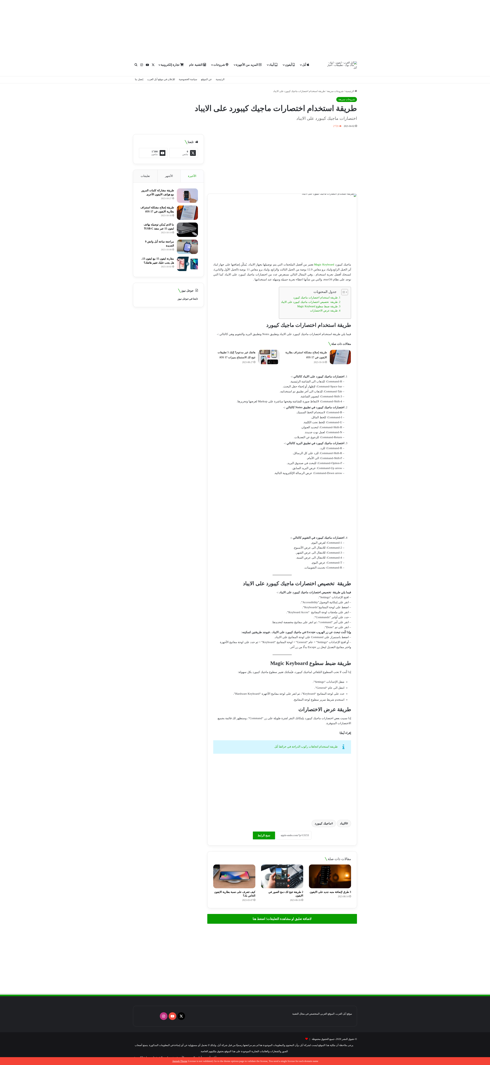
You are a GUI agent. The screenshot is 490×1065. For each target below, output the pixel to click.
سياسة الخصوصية (188, 79)
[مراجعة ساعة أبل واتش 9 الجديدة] (187, 247)
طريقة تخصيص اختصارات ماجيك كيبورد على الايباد (309, 302)
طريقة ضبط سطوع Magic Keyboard (317, 306)
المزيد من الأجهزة (247, 64)
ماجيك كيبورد (323, 823)
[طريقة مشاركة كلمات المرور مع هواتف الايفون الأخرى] (187, 195)
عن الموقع (206, 79)
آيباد (272, 64)
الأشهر (169, 176)
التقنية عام (196, 64)
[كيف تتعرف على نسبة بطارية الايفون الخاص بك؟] (234, 876)
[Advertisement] (245, 27)
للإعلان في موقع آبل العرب (161, 79)
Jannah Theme (179, 1061)
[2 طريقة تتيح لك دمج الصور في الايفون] (282, 876)
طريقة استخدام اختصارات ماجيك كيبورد (315, 297)
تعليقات (145, 176)
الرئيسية (220, 79)
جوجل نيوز (183, 298)
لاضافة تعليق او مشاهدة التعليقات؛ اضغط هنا (282, 919)
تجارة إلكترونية (170, 64)
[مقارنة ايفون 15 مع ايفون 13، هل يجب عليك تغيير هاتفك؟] (187, 264)
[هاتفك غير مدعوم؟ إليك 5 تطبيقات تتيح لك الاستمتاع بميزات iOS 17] (268, 357)
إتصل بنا (139, 79)
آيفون (289, 64)
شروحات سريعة (335, 91)
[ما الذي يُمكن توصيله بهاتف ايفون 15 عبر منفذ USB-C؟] (187, 230)
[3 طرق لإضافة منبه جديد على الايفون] (330, 876)
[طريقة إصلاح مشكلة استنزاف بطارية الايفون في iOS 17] (340, 357)
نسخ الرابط (264, 835)
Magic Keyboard (324, 264)
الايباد (343, 823)
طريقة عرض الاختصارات (324, 310)
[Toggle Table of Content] (342, 292)
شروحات (219, 64)
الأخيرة (192, 176)
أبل (304, 64)
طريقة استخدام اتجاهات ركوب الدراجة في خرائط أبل (306, 746)
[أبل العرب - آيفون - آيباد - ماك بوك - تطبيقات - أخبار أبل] (342, 65)
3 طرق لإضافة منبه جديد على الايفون (330, 892)
